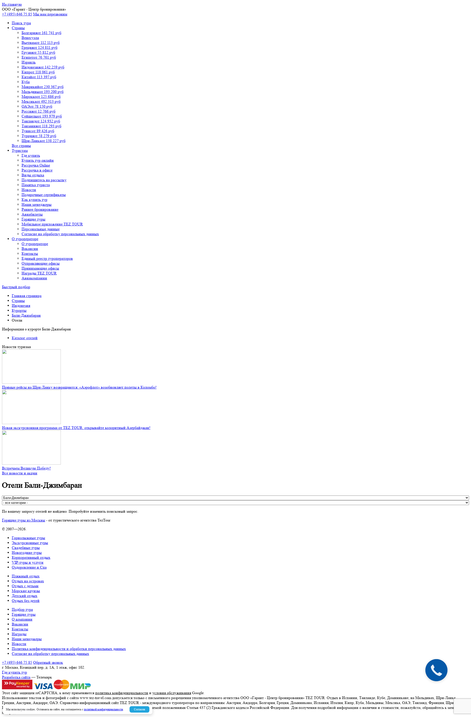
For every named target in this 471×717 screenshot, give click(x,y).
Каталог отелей (25, 338)
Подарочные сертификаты (44, 194)
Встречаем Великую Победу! (26, 468)
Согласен (139, 709)
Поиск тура (21, 23)
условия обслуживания (171, 693)
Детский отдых (24, 595)
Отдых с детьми (25, 586)
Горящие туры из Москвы (23, 520)
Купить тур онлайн (38, 160)
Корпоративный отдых (31, 557)
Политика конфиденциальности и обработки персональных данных (69, 648)
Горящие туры (33, 219)
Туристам (20, 150)
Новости (29, 189)
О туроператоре (25, 238)
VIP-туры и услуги (27, 562)
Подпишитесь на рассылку (44, 180)
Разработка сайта (16, 677)
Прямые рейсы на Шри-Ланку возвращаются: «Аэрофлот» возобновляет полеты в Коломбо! (79, 387)
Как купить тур (34, 199)
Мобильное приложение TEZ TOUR (52, 224)
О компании (22, 619)
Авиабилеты (32, 214)
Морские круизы (26, 590)
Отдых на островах (28, 581)
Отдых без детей (25, 600)
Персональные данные (41, 229)
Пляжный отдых (25, 576)
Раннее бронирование (40, 209)
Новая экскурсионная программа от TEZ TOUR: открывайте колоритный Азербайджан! (76, 427)
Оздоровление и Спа (29, 567)
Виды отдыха (33, 175)
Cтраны (18, 28)
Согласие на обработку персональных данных (60, 234)
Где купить (31, 155)
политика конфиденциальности (121, 693)
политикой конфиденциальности (103, 709)
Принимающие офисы (40, 268)
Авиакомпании (34, 278)
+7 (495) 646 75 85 (17, 14)
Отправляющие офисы (41, 263)
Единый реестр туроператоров (47, 258)
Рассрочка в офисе (37, 170)
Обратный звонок (48, 662)
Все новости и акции (19, 473)
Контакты (30, 253)
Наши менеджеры (37, 204)
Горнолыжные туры (28, 537)
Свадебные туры (26, 547)
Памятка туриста (36, 185)
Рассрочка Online (36, 165)
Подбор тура (22, 609)
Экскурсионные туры (30, 542)
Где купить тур (14, 672)
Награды (19, 634)
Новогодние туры (27, 552)
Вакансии (30, 248)
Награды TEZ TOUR (39, 273)
